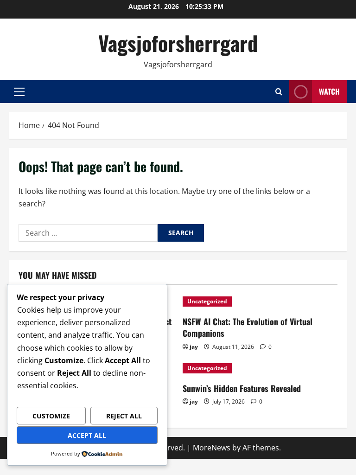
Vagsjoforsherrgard (178, 43)
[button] (19, 92)
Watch (329, 91)
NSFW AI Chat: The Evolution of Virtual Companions (247, 327)
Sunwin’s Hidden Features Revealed (242, 388)
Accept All (87, 435)
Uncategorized (207, 301)
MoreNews (211, 448)
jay (194, 347)
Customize (51, 415)
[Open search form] (278, 92)
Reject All (124, 415)
